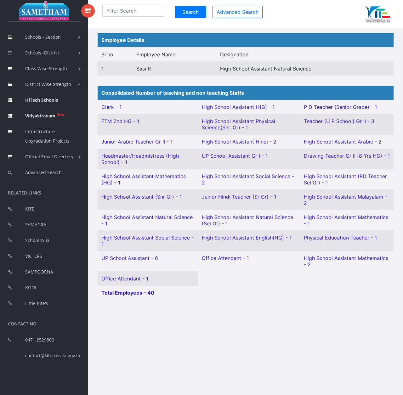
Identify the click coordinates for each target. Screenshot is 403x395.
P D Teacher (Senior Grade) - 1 (340, 107)
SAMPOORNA (39, 272)
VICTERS (33, 256)
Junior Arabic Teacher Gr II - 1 (137, 141)
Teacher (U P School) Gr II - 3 (339, 121)
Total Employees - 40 (127, 293)
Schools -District (42, 53)
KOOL (31, 288)
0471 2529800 (39, 340)
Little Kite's (36, 303)
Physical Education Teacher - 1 (340, 237)
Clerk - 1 (111, 107)
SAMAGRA (35, 225)
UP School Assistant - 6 (129, 258)
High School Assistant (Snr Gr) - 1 (141, 197)
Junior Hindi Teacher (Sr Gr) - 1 (239, 197)
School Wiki (37, 240)
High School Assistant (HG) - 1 (238, 107)
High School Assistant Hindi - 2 (239, 141)
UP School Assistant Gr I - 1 (235, 156)
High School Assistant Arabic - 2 (343, 141)
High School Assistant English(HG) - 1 (247, 237)
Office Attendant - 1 (225, 258)
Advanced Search (43, 172)
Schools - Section (43, 37)
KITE (29, 209)
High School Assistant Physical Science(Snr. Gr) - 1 (238, 124)
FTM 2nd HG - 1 (120, 121)
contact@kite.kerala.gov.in (52, 355)
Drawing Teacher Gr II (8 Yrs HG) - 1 (347, 156)
